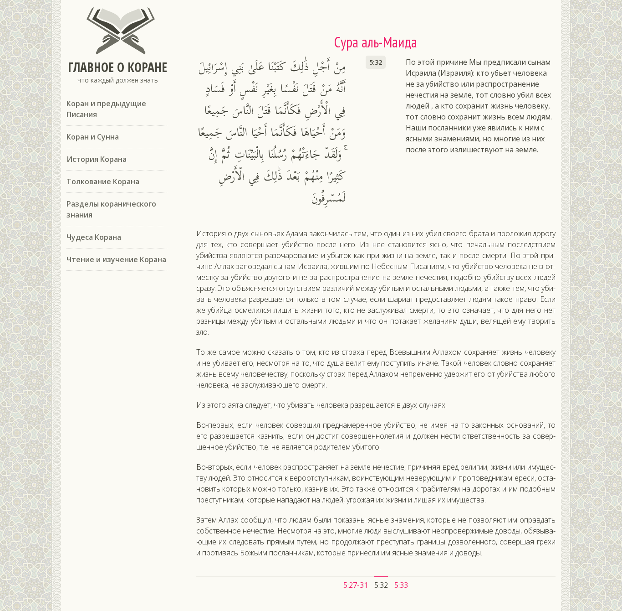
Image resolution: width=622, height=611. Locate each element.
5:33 (401, 585)
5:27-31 (355, 585)
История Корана (96, 159)
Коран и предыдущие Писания (106, 108)
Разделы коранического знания (111, 209)
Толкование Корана (102, 181)
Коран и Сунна (92, 137)
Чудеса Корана (93, 237)
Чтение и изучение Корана (116, 259)
